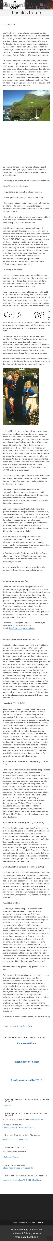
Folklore (17, 1026)
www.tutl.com (29, 628)
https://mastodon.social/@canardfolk (18, 1168)
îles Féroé (27, 1026)
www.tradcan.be (36, 1119)
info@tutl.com (15, 628)
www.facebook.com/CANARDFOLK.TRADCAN (22, 1180)
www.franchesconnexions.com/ (15, 1139)
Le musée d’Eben (26, 1043)
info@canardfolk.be (11, 1157)
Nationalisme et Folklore (26, 1062)
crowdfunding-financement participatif (18, 1127)
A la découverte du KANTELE (26, 1080)
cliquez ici (7, 1105)
